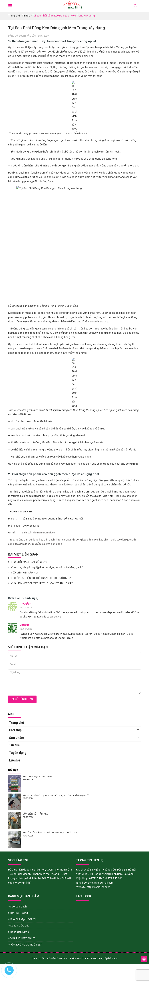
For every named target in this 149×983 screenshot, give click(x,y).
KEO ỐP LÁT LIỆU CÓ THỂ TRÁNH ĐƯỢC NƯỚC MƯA (41, 578)
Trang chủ (16, 723)
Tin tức (14, 745)
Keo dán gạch (16, 62)
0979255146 (96, 878)
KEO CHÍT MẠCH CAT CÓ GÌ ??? (29, 561)
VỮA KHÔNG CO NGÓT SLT (26, 944)
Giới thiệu (16, 730)
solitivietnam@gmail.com (99, 882)
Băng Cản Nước (19, 931)
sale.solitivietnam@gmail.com (39, 532)
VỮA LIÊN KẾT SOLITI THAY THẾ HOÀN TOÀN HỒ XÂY (42, 583)
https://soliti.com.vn (98, 887)
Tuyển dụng (18, 753)
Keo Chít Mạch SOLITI (23, 919)
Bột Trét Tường (19, 912)
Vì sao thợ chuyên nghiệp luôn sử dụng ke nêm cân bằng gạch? (47, 567)
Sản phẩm (16, 738)
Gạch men (14, 47)
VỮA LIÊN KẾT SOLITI (22, 938)
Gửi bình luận (23, 699)
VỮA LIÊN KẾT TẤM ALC (25, 572)
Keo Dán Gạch (18, 906)
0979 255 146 (114, 878)
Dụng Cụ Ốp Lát (19, 925)
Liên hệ (14, 760)
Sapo (115, 958)
